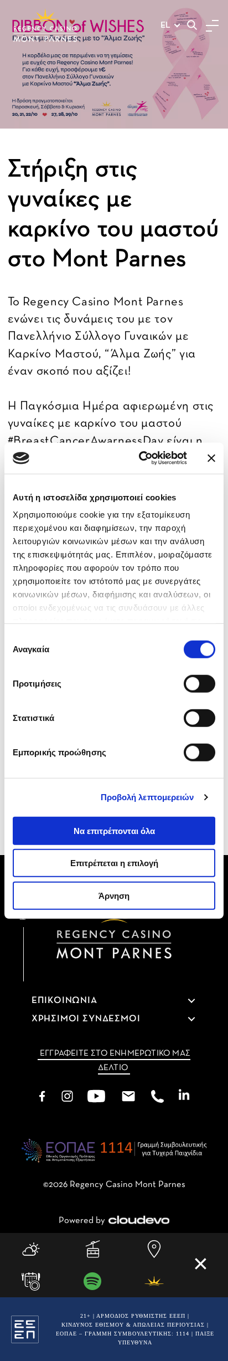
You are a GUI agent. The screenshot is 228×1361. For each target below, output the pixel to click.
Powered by (82, 1220)
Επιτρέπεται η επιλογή (114, 863)
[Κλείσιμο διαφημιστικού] (211, 458)
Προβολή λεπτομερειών (147, 797)
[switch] (199, 683)
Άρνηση (114, 895)
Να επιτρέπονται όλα (114, 830)
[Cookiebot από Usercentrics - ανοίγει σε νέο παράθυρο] (141, 458)
